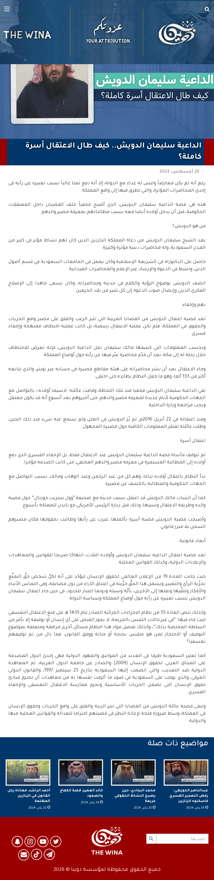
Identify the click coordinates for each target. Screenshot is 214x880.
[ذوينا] (107, 32)
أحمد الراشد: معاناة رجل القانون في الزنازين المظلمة (29, 796)
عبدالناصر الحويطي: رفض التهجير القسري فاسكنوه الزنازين (188, 796)
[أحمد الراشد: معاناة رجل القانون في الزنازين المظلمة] (28, 772)
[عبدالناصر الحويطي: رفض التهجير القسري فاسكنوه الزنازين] (186, 772)
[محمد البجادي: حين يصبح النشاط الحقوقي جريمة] (133, 772)
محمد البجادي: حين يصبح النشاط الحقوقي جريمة (135, 796)
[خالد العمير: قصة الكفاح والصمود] (81, 772)
